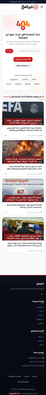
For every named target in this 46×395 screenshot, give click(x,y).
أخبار (41, 311)
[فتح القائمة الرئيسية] (42, 7)
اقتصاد (40, 315)
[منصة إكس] (42, 294)
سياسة (40, 341)
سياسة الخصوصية (15, 376)
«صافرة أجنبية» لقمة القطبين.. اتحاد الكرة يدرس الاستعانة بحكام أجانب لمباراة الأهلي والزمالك (24, 129)
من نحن (34, 376)
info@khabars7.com (34, 358)
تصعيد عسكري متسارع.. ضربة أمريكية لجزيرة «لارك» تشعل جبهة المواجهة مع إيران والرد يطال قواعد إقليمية (24, 168)
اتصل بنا (26, 376)
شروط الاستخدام (23, 381)
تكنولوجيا (39, 319)
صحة (40, 345)
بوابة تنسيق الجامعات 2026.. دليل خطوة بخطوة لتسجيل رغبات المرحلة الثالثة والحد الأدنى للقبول (24, 244)
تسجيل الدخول (14, 2)
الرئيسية (39, 307)
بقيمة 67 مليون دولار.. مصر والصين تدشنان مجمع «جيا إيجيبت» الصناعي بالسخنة (24, 206)
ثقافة (40, 323)
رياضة (40, 337)
